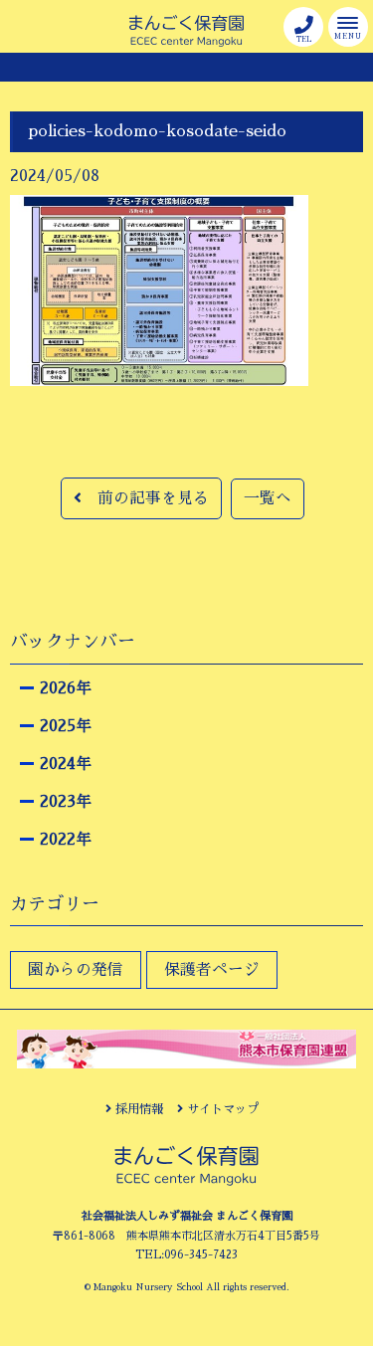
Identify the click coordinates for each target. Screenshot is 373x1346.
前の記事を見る (145, 498)
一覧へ (267, 498)
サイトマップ (221, 1109)
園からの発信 (75, 970)
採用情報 (137, 1109)
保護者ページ (212, 970)
